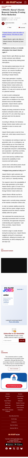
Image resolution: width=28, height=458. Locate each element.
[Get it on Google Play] (18, 444)
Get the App (14, 419)
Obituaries (20, 400)
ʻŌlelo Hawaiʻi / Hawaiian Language (7, 410)
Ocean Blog (20, 398)
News (7, 398)
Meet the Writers (14, 425)
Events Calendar (20, 405)
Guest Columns (20, 407)
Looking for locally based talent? (14, 321)
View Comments (14, 368)
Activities (8, 394)
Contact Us (14, 422)
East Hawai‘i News (6, 6)
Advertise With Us (14, 428)
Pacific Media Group (18, 438)
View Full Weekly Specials (14, 386)
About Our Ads (17, 441)
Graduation (20, 409)
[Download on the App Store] (9, 444)
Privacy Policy (10, 441)
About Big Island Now (14, 415)
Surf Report (7, 403)
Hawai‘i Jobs (8, 405)
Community (7, 407)
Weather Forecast (20, 403)
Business (20, 394)
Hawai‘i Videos (7, 400)
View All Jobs (19, 289)
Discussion (7, 396)
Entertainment (20, 396)
